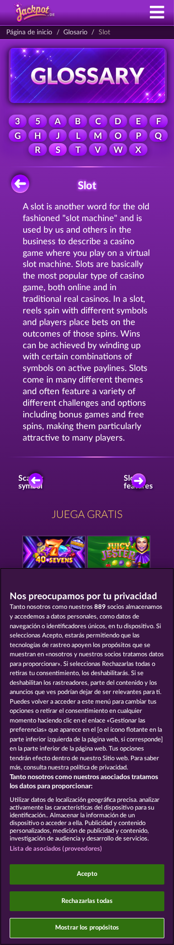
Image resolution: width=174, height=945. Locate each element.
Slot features (140, 482)
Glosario (75, 32)
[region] (87, 756)
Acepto (87, 874)
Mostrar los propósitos (87, 928)
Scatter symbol (31, 482)
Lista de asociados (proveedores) (56, 849)
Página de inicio (29, 32)
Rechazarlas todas (87, 901)
